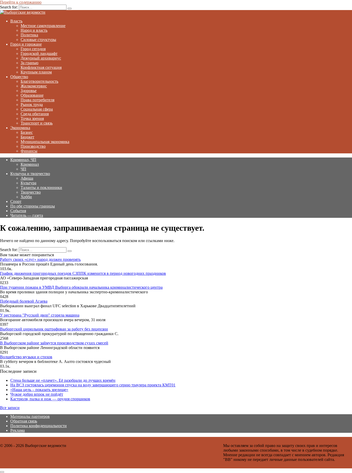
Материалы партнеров (30, 416)
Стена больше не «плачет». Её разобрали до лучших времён (62, 380)
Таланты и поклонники (41, 187)
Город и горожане (26, 44)
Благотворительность (39, 81)
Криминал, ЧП (23, 159)
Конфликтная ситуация (41, 67)
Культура (28, 183)
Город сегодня (33, 49)
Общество (19, 76)
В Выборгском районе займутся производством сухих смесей (54, 343)
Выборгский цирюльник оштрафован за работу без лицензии (54, 329)
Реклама (17, 430)
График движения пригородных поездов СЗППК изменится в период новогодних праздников (83, 273)
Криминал (30, 164)
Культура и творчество (30, 173)
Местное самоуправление (43, 25)
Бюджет (27, 137)
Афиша (27, 178)
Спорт (15, 201)
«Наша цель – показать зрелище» (39, 389)
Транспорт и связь (37, 123)
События (18, 211)
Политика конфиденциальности (38, 426)
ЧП (23, 169)
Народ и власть (34, 30)
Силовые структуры (38, 39)
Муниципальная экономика (45, 141)
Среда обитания (35, 114)
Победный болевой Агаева (23, 301)
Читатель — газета (26, 215)
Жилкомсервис (34, 86)
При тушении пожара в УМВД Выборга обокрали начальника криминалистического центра (81, 287)
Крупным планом (36, 72)
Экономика (20, 128)
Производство (33, 146)
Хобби (26, 197)
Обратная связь (23, 421)
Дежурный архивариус (41, 58)
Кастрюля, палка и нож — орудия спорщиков (50, 399)
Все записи (10, 407)
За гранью (29, 63)
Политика (29, 35)
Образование (32, 95)
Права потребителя (37, 100)
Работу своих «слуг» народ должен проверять (40, 259)
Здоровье (29, 90)
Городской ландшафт (39, 53)
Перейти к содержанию (20, 2)
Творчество (31, 192)
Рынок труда (32, 104)
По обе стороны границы (32, 206)
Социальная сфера (37, 109)
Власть (16, 21)
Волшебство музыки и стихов (26, 357)
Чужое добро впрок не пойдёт (36, 394)
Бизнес (27, 132)
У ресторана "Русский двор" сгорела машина (39, 315)
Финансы (29, 151)
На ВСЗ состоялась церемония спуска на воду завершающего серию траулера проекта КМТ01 (92, 385)
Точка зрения (32, 118)
